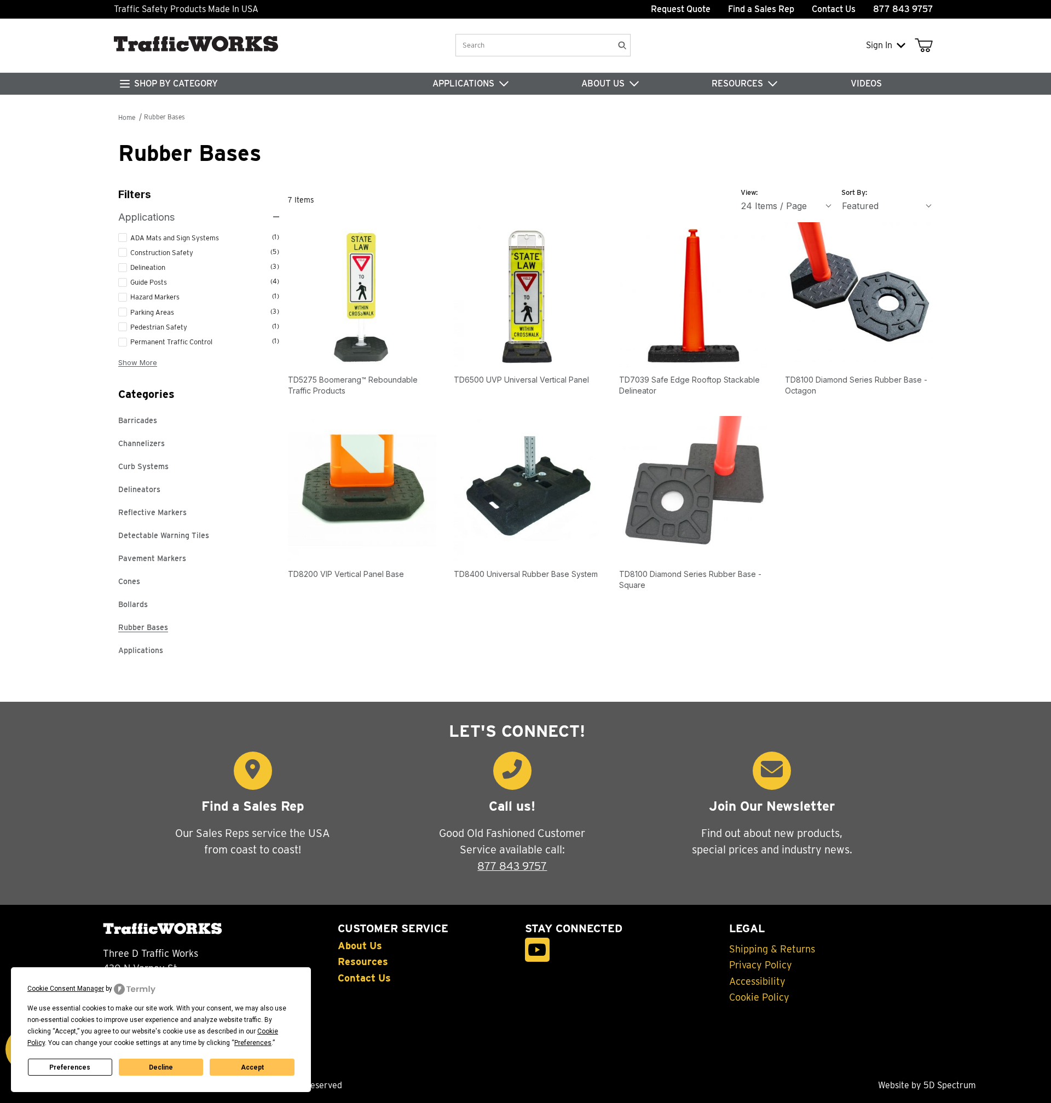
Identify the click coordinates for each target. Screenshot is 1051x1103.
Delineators (139, 489)
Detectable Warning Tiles (163, 535)
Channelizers (141, 443)
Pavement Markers (152, 558)
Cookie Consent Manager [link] (65, 988)
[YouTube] (537, 950)
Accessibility (757, 981)
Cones (129, 581)
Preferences (69, 1067)
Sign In (879, 45)
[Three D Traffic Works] (200, 57)
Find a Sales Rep (761, 9)
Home (126, 117)
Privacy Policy (760, 965)
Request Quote (681, 9)
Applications (140, 650)
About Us (360, 946)
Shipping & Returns (772, 949)
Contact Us (834, 9)
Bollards (133, 604)
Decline (161, 1067)
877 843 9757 (512, 866)
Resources (363, 962)
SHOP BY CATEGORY (176, 83)
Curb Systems (143, 466)
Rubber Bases (164, 117)
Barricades (137, 420)
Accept (252, 1067)
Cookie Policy (759, 997)
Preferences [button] (253, 1043)
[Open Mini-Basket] (926, 45)
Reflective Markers (152, 512)
